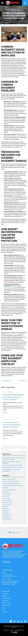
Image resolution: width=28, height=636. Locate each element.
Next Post (22, 380)
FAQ (3, 607)
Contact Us (5, 612)
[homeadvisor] (25, 621)
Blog (3, 609)
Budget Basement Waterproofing (11, 483)
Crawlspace (5, 487)
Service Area (5, 600)
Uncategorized (6, 515)
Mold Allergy (6, 508)
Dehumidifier (6, 492)
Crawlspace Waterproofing (9, 489)
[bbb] (21, 621)
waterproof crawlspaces (10, 287)
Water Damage (6, 517)
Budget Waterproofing (12, 334)
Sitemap (11, 630)
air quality (17, 136)
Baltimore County (6, 603)
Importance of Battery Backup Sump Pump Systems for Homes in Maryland (13, 397)
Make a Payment (6, 598)
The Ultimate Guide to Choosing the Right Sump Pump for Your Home (12, 424)
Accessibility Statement (19, 630)
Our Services (5, 594)
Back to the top (15, 532)
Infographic (5, 506)
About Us (4, 596)
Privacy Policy (6, 630)
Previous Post (7, 380)
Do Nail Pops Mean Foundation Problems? (13, 467)
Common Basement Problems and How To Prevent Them (14, 16)
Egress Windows (7, 494)
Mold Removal (6, 510)
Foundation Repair (7, 502)
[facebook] (11, 621)
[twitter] (14, 621)
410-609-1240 (6, 562)
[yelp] (18, 621)
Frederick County (6, 605)
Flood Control (6, 496)
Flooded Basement (7, 500)
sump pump (18, 10)
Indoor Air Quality (7, 504)
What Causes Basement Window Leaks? (12, 465)
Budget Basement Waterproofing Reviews (13, 485)
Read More (5, 412)
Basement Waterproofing (9, 479)
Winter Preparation (7, 519)
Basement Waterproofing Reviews (11, 481)
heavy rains (12, 307)
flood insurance (6, 498)
